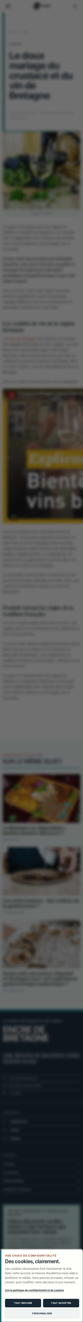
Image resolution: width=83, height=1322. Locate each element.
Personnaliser (42, 1313)
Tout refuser (23, 1303)
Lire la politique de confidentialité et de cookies (34, 1290)
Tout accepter (61, 1303)
